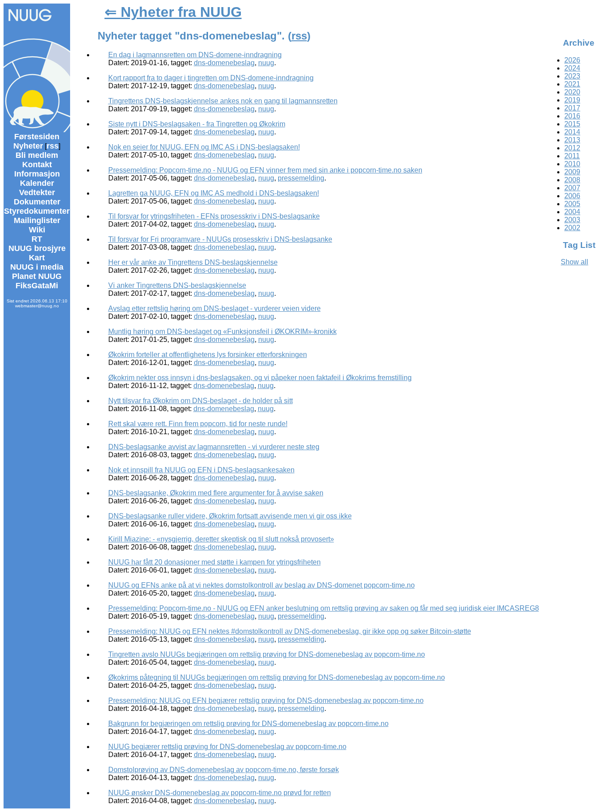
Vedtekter (37, 192)
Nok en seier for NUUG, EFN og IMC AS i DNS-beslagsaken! (204, 147)
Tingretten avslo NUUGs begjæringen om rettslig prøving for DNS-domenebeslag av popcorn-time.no (266, 654)
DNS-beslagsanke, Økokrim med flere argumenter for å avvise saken (215, 493)
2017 (572, 108)
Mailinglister (37, 220)
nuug (266, 63)
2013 (572, 140)
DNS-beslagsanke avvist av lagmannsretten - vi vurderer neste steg (213, 447)
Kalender (37, 183)
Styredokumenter (37, 211)
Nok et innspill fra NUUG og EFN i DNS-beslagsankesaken (201, 470)
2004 (572, 212)
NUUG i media (36, 267)
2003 (572, 220)
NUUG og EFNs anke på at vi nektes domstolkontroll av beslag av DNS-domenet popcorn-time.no (261, 585)
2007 (572, 188)
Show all (574, 262)
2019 (572, 100)
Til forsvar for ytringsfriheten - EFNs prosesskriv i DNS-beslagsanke (214, 216)
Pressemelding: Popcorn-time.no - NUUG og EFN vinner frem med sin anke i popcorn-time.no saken (265, 170)
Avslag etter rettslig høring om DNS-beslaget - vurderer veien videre (214, 308)
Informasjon (37, 173)
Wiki (37, 229)
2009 (572, 172)
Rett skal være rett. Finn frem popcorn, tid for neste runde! (197, 424)
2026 (572, 60)
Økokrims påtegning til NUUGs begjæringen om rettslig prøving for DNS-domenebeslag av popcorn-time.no (276, 677)
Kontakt (37, 164)
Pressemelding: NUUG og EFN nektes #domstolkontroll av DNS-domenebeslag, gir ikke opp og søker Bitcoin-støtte (289, 631)
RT (36, 239)
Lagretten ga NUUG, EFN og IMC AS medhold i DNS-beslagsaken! (213, 193)
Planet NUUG (37, 276)
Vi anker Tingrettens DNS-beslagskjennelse (177, 285)
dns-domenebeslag (224, 63)
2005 (572, 204)
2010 (572, 164)
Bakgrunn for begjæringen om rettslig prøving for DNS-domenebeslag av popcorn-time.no (248, 723)
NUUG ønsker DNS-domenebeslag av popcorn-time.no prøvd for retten (219, 792)
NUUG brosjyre (37, 248)
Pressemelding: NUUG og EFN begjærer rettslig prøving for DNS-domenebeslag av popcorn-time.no (266, 700)
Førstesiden (36, 136)
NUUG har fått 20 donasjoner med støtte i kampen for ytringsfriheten (214, 562)
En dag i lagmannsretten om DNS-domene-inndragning (195, 55)
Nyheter (28, 145)
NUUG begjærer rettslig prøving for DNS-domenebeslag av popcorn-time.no (227, 746)
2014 (572, 132)
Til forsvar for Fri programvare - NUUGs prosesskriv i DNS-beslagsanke (220, 239)
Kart (37, 257)
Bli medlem (37, 155)
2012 (572, 148)
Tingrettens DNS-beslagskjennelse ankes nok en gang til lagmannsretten (223, 101)
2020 (572, 92)
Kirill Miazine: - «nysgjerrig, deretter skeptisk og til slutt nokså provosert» (221, 539)
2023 (572, 76)
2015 (572, 124)
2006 (572, 196)
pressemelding (301, 178)
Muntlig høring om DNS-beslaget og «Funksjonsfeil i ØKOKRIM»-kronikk (222, 331)
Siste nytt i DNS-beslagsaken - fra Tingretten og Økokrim (196, 124)
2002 (572, 227)
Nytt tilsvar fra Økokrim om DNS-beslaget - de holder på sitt (200, 400)
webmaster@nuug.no (37, 305)
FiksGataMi (37, 285)
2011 (572, 156)
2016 (572, 116)
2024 (572, 68)
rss (53, 145)
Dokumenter (37, 201)
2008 (572, 180)
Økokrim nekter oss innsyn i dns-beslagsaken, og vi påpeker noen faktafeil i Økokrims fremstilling (260, 377)
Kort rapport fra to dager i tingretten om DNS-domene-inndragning (211, 78)
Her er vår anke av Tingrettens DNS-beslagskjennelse (193, 262)
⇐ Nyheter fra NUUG (173, 12)
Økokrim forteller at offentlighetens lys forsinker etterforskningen (207, 354)
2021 (572, 84)
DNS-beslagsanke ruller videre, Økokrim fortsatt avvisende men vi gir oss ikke (230, 516)
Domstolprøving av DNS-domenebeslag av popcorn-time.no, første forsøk (223, 769)
